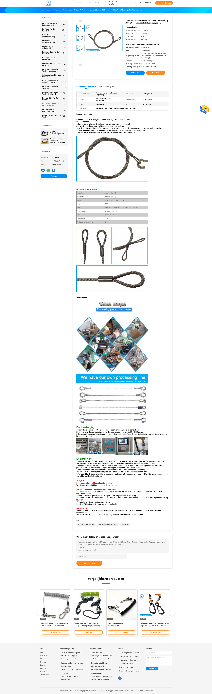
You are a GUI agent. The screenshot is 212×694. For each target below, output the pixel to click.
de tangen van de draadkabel (54, 30)
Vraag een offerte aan (164, 3)
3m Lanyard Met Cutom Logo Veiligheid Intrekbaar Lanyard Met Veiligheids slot (121, 625)
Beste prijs (135, 73)
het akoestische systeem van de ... (54, 116)
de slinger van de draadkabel (54, 58)
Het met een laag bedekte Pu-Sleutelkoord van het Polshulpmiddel (57, 140)
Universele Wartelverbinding (54, 41)
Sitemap (43, 668)
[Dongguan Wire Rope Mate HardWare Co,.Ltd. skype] (53, 170)
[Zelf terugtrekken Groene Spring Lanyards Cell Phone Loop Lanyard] (55, 605)
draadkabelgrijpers (67, 649)
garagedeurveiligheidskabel (107, 524)
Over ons (43, 662)
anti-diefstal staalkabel (86, 524)
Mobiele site (44, 671)
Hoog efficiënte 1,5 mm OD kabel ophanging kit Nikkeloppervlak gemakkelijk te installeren (102, 666)
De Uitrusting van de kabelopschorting (54, 24)
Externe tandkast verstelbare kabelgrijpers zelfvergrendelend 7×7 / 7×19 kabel (72, 666)
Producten (43, 656)
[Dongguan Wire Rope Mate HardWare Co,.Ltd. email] (43, 170)
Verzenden (89, 563)
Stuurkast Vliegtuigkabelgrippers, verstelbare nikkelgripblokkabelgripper (70, 677)
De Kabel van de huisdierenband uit (54, 110)
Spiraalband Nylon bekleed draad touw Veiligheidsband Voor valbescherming (154, 625)
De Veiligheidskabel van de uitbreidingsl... (54, 104)
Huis (41, 653)
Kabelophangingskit (96, 649)
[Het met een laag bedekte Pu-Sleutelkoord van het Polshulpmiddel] (45, 141)
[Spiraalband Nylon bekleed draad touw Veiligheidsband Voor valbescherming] (155, 605)
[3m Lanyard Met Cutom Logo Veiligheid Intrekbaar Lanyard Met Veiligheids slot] (122, 605)
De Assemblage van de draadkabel (54, 53)
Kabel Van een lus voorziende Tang (54, 36)
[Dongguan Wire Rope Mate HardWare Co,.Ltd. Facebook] (120, 678)
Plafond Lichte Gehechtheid (54, 47)
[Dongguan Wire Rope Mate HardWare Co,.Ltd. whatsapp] (48, 170)
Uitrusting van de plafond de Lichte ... (54, 64)
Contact (54, 176)
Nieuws (42, 665)
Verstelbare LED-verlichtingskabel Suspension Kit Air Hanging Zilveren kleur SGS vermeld (101, 656)
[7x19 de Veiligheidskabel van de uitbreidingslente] (45, 133)
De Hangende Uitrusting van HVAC (54, 87)
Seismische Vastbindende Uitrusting (54, 76)
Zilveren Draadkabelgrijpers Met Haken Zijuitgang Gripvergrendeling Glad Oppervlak (71, 656)
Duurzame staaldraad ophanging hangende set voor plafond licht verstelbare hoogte (101, 677)
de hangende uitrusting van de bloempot (54, 81)
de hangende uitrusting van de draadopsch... (54, 70)
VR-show (43, 659)
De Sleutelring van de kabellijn (54, 99)
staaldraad (124, 524)
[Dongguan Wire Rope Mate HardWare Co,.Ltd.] (48, 3)
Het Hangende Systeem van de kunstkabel (54, 93)
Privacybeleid (44, 674)
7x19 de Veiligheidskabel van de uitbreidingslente (58, 133)
